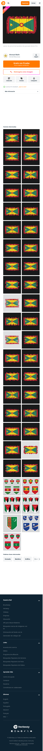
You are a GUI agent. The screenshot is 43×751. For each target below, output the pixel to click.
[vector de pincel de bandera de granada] (12, 138)
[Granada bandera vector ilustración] (12, 285)
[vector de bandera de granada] (12, 193)
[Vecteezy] (3, 3)
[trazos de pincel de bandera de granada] (12, 578)
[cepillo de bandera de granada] (12, 174)
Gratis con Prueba (22, 64)
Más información (10, 91)
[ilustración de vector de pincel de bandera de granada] (12, 156)
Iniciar (33, 3)
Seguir (36, 57)
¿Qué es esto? (22, 87)
